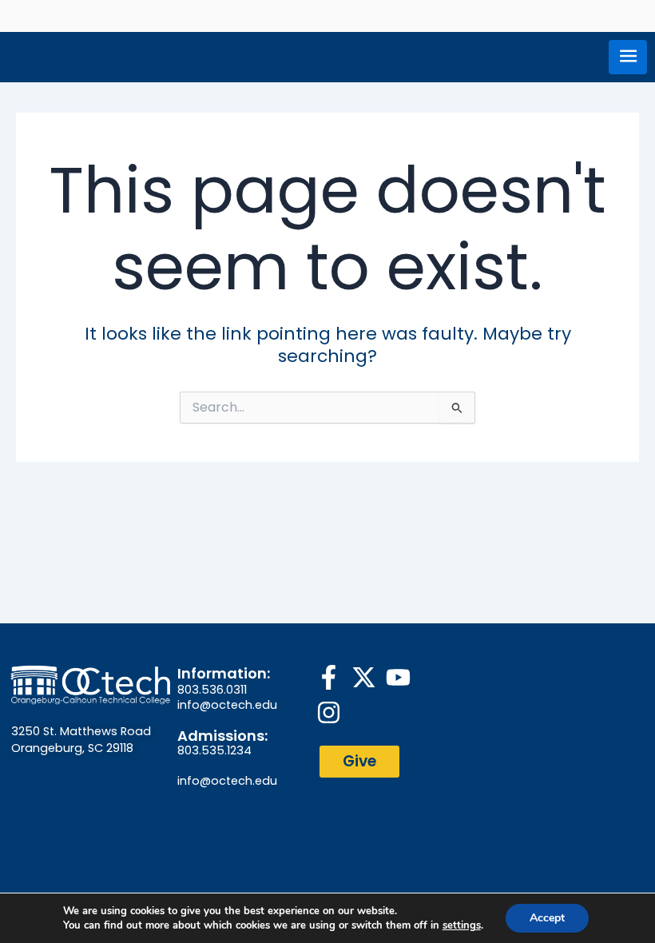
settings (462, 925)
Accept (547, 917)
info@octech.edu (227, 705)
